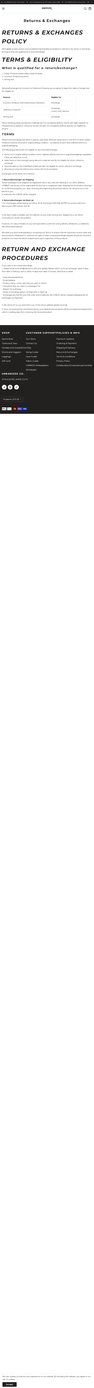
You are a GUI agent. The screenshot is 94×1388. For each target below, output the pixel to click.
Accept (9, 1384)
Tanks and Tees (9, 343)
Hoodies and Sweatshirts (14, 348)
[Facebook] (4, 387)
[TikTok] (16, 387)
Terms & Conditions (65, 356)
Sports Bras (7, 339)
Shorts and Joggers (11, 352)
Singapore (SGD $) (11, 399)
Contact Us (31, 343)
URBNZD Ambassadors (37, 365)
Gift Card (6, 361)
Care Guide (31, 356)
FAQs (28, 348)
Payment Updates (65, 339)
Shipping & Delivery (65, 348)
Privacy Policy (63, 361)
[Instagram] (10, 387)
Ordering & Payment (66, 343)
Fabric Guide (32, 361)
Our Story (31, 339)
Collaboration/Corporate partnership (74, 365)
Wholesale (31, 370)
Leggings (6, 356)
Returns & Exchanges (66, 352)
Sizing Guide (32, 352)
